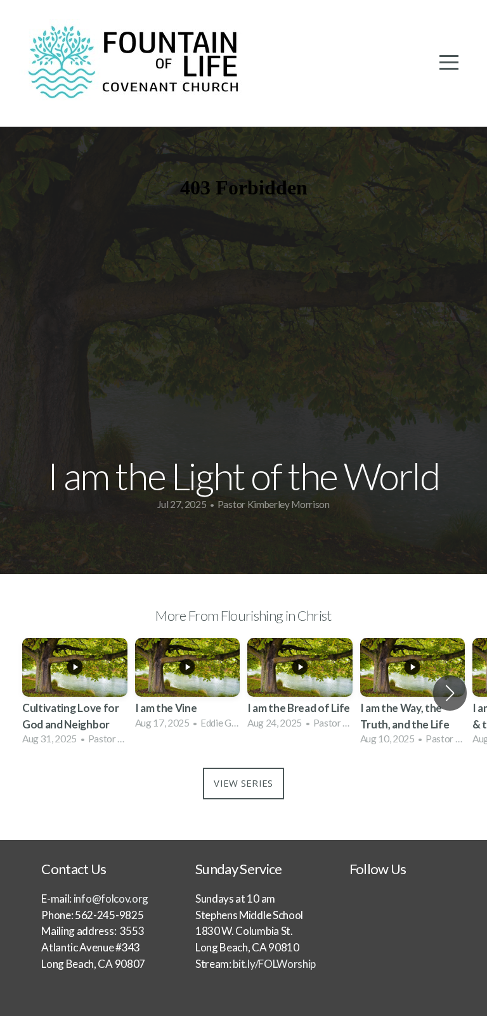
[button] (449, 693)
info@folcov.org (111, 898)
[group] (74, 693)
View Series (243, 783)
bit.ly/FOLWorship (273, 963)
